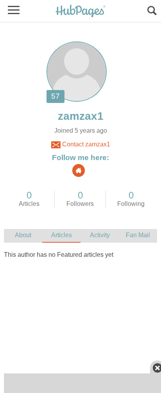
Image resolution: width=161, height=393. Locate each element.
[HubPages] (80, 11)
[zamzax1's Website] (78, 170)
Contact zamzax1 (85, 144)
